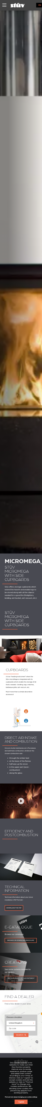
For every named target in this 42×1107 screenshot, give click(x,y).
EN (39, 5)
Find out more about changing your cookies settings (21, 1097)
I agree (21, 1102)
